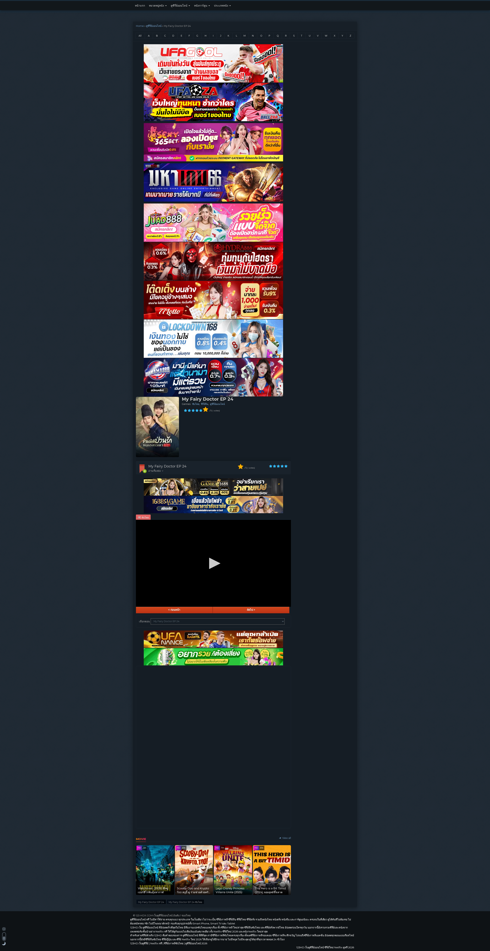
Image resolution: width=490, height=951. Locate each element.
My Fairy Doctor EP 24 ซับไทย (185, 902)
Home (140, 25)
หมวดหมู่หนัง (157, 5)
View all (286, 838)
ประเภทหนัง (221, 5)
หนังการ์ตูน (201, 5)
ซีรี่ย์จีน (204, 404)
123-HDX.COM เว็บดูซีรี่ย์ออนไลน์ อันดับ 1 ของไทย (163, 915)
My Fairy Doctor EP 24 (167, 466)
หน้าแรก (140, 5)
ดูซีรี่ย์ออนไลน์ (179, 5)
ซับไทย (195, 404)
